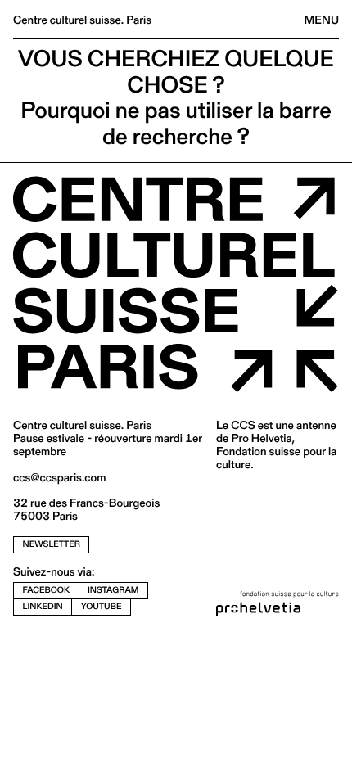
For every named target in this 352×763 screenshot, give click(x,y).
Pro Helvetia (261, 438)
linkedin (43, 606)
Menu (322, 19)
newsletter (51, 544)
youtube (101, 606)
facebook (46, 590)
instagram (113, 590)
